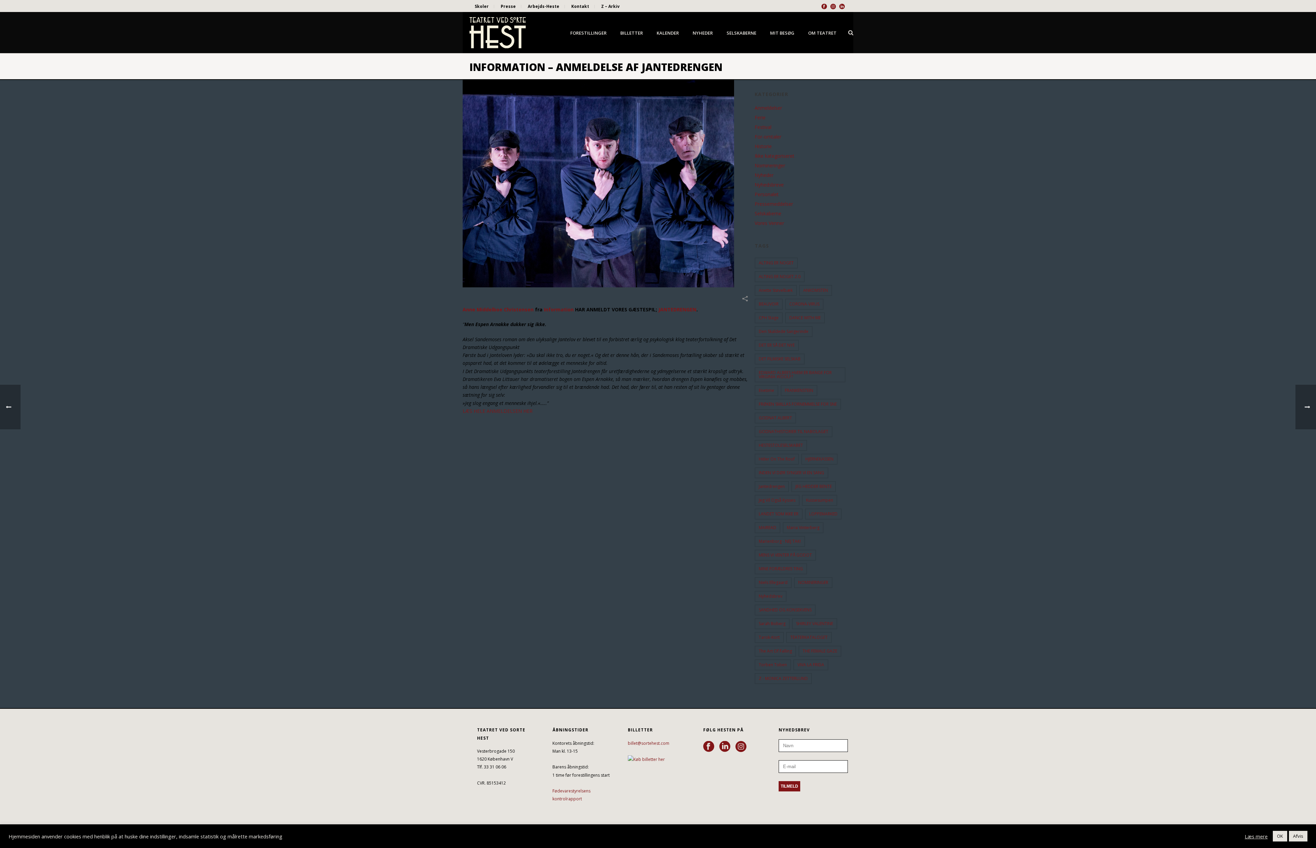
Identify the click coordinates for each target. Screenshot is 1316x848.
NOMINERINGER (813, 582)
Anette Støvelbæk (776, 290)
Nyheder (703, 33)
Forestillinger (588, 33)
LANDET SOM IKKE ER (779, 514)
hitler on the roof (777, 459)
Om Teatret (822, 33)
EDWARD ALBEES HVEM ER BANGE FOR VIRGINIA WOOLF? (795, 375)
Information (558, 309)
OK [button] (1280, 836)
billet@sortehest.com (648, 743)
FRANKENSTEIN (799, 390)
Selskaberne (741, 33)
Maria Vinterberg (803, 527)
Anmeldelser (768, 108)
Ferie (760, 118)
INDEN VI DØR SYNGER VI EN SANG (791, 473)
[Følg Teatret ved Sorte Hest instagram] (740, 747)
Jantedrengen (772, 486)
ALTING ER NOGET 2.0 (780, 276)
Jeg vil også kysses (777, 500)
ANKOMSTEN (815, 290)
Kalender (668, 33)
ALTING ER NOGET (776, 263)
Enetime (766, 390)
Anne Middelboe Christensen (498, 309)
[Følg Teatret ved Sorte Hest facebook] (708, 747)
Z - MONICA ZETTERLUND (783, 678)
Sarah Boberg (772, 623)
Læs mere (1256, 836)
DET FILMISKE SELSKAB (780, 359)
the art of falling (775, 651)
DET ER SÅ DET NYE (777, 345)
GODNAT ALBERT (775, 418)
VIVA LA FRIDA (810, 665)
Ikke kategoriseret (774, 156)
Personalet (767, 194)
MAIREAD (767, 527)
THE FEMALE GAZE (820, 651)
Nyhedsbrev (770, 596)
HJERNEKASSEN (819, 459)
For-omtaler (768, 137)
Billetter (631, 33)
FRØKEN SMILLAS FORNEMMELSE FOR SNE (798, 404)
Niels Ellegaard (773, 582)
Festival (763, 127)
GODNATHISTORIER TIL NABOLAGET (793, 431)
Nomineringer (770, 166)
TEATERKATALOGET (809, 637)
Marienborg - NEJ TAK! (780, 541)
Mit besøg (782, 33)
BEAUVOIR (769, 304)
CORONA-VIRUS (804, 304)
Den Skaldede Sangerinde (783, 331)
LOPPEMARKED (823, 514)
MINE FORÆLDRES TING (781, 569)
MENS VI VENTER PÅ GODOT (785, 555)
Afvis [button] (1298, 836)
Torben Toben (773, 665)
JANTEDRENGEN (677, 309)
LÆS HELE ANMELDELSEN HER (498, 411)
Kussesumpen (819, 500)
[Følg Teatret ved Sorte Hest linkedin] (724, 747)
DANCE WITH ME (805, 318)
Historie (763, 146)
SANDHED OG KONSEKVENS (785, 610)
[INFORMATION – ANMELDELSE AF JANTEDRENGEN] (605, 183)
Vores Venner (769, 223)
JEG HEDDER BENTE (813, 486)
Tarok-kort (769, 637)
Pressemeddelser (774, 204)
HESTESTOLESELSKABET (781, 445)
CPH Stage (769, 318)
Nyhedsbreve (769, 185)
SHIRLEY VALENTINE (814, 623)
